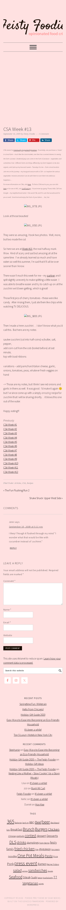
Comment (9, 581)
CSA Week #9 (10, 459)
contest (30, 835)
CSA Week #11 (10, 467)
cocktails (20, 836)
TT (55, 877)
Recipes (30, 483)
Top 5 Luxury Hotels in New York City (33, 735)
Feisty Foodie (24, 793)
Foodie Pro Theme (35, 898)
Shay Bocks (54, 898)
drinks (21, 842)
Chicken (53, 829)
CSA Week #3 (10, 433)
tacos (40, 877)
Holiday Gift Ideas (34, 764)
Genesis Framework (33, 901)
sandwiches (37, 870)
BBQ (31, 822)
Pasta (49, 856)
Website (7, 635)
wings (41, 883)
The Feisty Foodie (33, 21)
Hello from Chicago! (33, 709)
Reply (13, 548)
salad (17, 870)
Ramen (42, 864)
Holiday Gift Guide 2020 (33, 714)
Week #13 (27, 249)
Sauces (50, 871)
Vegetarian (30, 883)
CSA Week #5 (10, 442)
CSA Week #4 (10, 437)
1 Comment (44, 134)
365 (10, 821)
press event (25, 863)
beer (46, 822)
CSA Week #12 (10, 472)
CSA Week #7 (10, 450)
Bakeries (18, 822)
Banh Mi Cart (38, 788)
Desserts (52, 836)
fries (37, 849)
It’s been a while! (33, 729)
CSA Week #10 (10, 463)
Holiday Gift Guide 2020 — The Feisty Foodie (33, 759)
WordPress (33, 905)
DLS (12, 842)
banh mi (25, 822)
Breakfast (16, 829)
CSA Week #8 (10, 454)
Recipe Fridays (53, 864)
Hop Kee (39, 804)
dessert (41, 836)
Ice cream (55, 849)
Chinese (12, 836)
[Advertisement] (33, 88)
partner (51, 275)
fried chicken (24, 848)
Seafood (15, 876)
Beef (38, 822)
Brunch (28, 829)
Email (7, 622)
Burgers (41, 829)
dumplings (33, 842)
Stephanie (14, 750)
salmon (25, 871)
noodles (12, 856)
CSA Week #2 (10, 429)
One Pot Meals (30, 855)
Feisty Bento (44, 842)
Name (7, 609)
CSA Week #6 (10, 446)
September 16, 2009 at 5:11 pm (26, 526)
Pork (10, 864)
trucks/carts (48, 877)
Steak (27, 877)
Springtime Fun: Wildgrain (33, 704)
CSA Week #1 (10, 424)
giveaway (45, 849)
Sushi (34, 877)
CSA (24, 483)
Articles (17, 483)
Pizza (55, 856)
